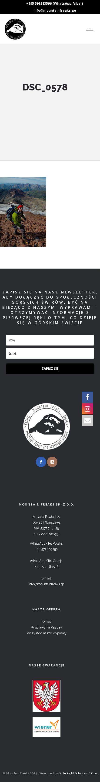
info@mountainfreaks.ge (54, 10)
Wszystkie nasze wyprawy (47, 633)
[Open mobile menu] (90, 29)
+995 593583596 (47, 567)
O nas (46, 621)
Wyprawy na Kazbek (46, 627)
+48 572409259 (46, 549)
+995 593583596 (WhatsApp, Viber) (54, 3)
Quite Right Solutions (73, 773)
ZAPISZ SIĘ (50, 368)
